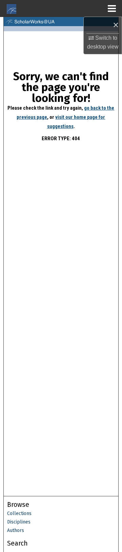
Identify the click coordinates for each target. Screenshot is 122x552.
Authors (15, 530)
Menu (112, 8)
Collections (19, 513)
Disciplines (18, 522)
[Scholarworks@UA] (61, 21)
